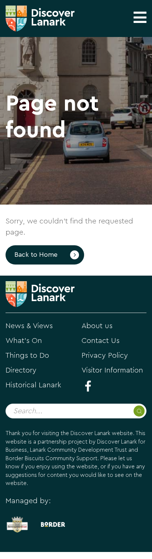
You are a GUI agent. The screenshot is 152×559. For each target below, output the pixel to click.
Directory (21, 370)
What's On (24, 340)
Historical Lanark (33, 385)
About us (97, 326)
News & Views (29, 326)
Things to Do (27, 355)
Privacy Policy (105, 355)
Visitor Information (112, 370)
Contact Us (101, 340)
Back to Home (36, 255)
